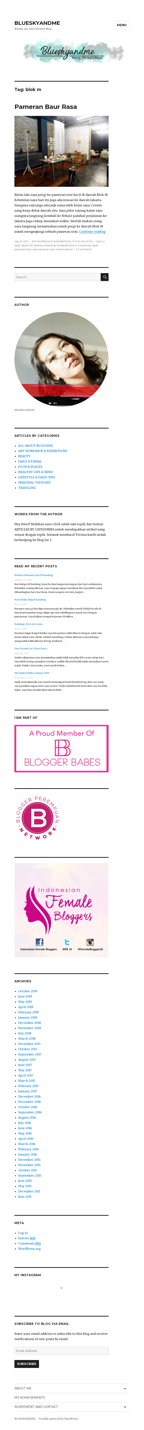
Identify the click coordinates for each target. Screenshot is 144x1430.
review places (64, 249)
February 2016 (28, 1149)
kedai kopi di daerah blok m (60, 245)
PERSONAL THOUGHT (34, 482)
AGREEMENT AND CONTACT (36, 1407)
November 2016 (29, 1102)
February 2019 (28, 1012)
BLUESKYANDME (37, 23)
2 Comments (84, 249)
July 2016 (24, 1123)
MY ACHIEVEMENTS (29, 1397)
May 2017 (25, 1070)
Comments (29, 1243)
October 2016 (27, 1107)
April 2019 (25, 1007)
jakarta (38, 245)
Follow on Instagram (64, 1294)
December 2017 (29, 1044)
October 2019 (27, 991)
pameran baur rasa (25, 249)
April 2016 (25, 1139)
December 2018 (29, 1023)
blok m (100, 241)
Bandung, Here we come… (29, 624)
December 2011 (29, 1191)
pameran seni (46, 249)
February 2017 (28, 1086)
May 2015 (25, 1186)
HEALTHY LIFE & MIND (35, 472)
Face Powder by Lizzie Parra (30, 648)
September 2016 (30, 1112)
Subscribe (26, 1364)
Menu (122, 25)
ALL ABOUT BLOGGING (35, 446)
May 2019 (25, 1002)
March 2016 (26, 1144)
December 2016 (29, 1096)
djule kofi (27, 245)
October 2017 (27, 1049)
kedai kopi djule (88, 245)
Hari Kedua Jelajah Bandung (30, 599)
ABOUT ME (23, 1388)
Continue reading (92, 231)
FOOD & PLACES (82, 241)
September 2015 (29, 1175)
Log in (23, 1233)
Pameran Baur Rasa (45, 106)
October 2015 (27, 1170)
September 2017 (29, 1054)
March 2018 (27, 1038)
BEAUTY (24, 456)
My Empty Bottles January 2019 (31, 673)
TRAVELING (27, 488)
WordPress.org (29, 1249)
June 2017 (25, 1065)
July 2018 (24, 1033)
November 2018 (29, 1028)
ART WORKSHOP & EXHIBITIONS (51, 241)
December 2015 (29, 1160)
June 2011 (25, 1196)
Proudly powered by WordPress (58, 1418)
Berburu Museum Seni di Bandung (33, 575)
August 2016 (27, 1117)
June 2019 (25, 996)
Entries (26, 1238)
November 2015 (29, 1165)
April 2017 (25, 1075)
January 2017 (27, 1091)
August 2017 (27, 1059)
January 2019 (27, 1017)
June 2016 (25, 1128)
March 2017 (26, 1081)
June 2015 (25, 1181)
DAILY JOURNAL (30, 461)
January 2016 (27, 1154)
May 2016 (25, 1133)
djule (17, 245)
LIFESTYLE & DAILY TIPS (36, 477)
